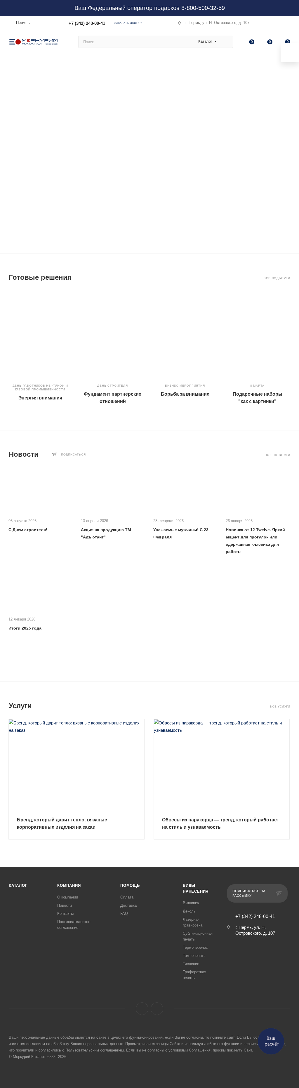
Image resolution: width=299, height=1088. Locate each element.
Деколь (189, 911)
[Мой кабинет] (287, 24)
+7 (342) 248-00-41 (87, 23)
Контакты (65, 913)
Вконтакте (142, 1008)
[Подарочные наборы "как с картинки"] (257, 334)
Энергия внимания (40, 397)
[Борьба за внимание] (185, 334)
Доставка (128, 905)
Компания (69, 885)
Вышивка (191, 903)
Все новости (278, 455)
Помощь (130, 885)
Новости (64, 905)
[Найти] (226, 42)
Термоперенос (195, 947)
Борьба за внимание (185, 394)
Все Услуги (280, 706)
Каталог (18, 885)
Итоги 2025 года (24, 628)
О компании (67, 897)
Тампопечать (194, 955)
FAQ (124, 913)
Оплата (126, 897)
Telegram (157, 1008)
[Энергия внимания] (40, 334)
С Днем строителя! (27, 529)
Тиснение (191, 964)
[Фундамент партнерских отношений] (112, 334)
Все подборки (277, 278)
